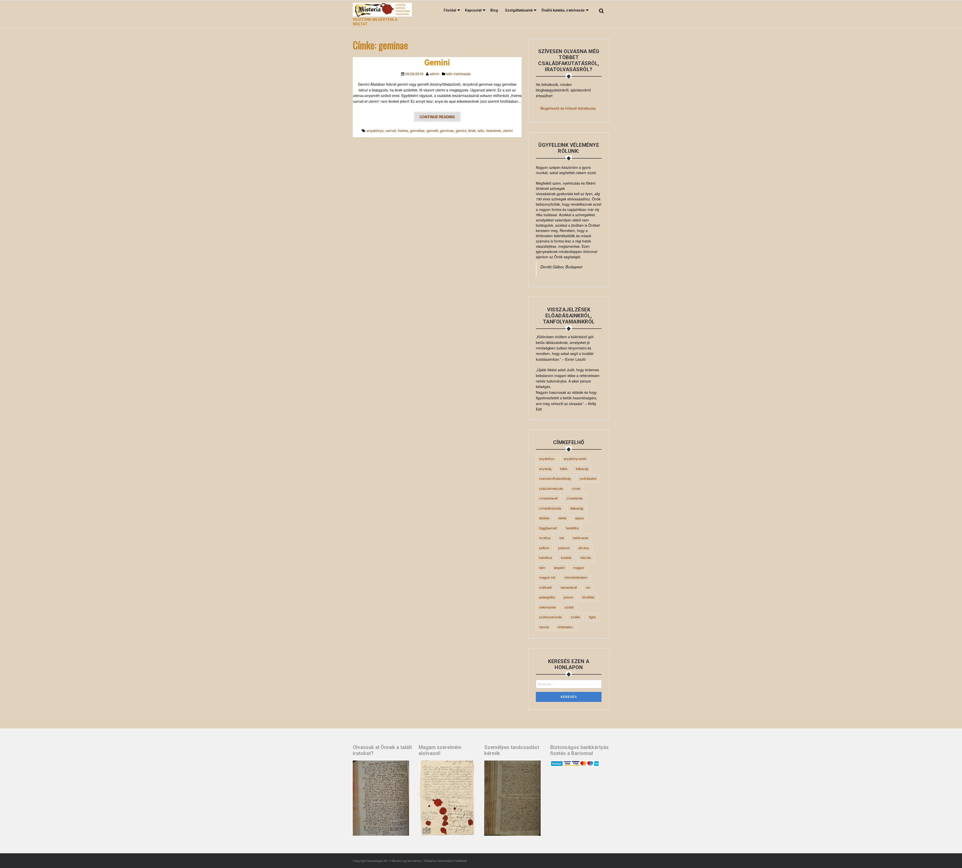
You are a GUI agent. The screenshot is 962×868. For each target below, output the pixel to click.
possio (568, 597)
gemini (461, 130)
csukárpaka (587, 478)
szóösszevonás (550, 616)
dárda (562, 518)
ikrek (472, 130)
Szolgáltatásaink (519, 10)
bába (563, 468)
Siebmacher (547, 607)
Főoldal (450, 10)
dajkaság (576, 508)
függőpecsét (548, 528)
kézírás (585, 557)
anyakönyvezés (575, 458)
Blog (494, 10)
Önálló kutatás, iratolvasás (563, 10)
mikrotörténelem (575, 577)
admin (434, 73)
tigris (592, 616)
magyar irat (547, 577)
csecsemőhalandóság (555, 478)
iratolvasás (580, 537)
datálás (544, 518)
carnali (390, 130)
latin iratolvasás (458, 73)
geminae (447, 130)
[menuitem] (450, 10)
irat (561, 537)
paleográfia (547, 597)
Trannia (544, 627)
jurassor (564, 547)
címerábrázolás (550, 508)
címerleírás (574, 498)
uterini (508, 130)
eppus (579, 518)
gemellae (417, 130)
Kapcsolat (473, 10)
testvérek (493, 130)
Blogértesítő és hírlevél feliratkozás (568, 108)
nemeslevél (568, 587)
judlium (544, 547)
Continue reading (437, 116)
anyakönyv (375, 130)
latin (481, 130)
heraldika (572, 528)
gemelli (432, 130)
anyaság (545, 468)
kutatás (566, 557)
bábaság (582, 468)
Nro (588, 587)
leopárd (559, 567)
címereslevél (548, 498)
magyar (578, 567)
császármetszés (551, 488)
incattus (545, 537)
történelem (565, 627)
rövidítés (588, 597)
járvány (583, 547)
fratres (403, 130)
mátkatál (545, 587)
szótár (569, 607)
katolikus (545, 557)
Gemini (437, 62)
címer (576, 488)
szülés (575, 616)
